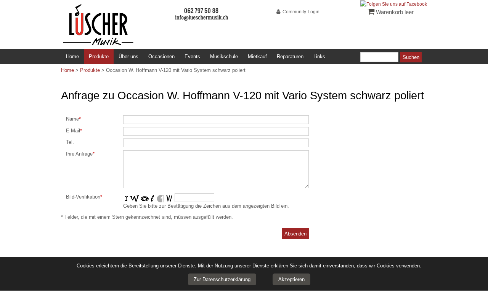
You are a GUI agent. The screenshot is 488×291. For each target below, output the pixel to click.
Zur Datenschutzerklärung (222, 279)
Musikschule (224, 56)
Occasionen (161, 56)
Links (319, 56)
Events (192, 56)
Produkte (99, 56)
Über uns (128, 56)
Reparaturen (290, 56)
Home (72, 56)
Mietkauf (257, 56)
